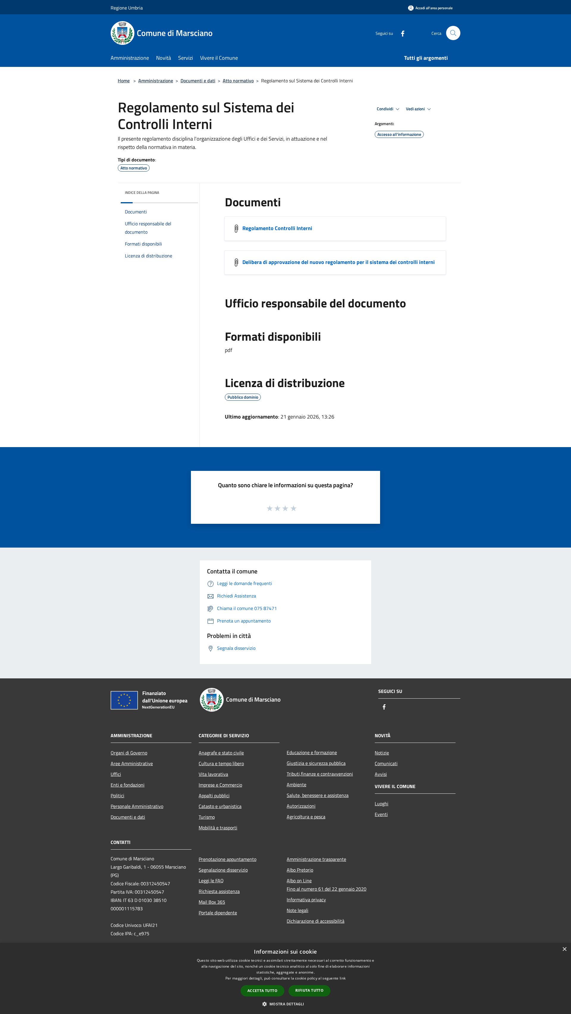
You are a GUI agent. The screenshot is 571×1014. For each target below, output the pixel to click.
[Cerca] (453, 33)
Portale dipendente (218, 912)
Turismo (207, 816)
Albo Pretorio (300, 869)
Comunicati (386, 763)
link (343, 978)
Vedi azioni (416, 109)
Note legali (297, 910)
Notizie (382, 752)
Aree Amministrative (132, 763)
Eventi (381, 814)
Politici (117, 795)
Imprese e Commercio (220, 784)
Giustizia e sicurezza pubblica (316, 763)
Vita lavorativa (213, 774)
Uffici (116, 774)
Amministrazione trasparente (316, 859)
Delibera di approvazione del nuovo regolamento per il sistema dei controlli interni (338, 262)
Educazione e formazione (312, 752)
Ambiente (296, 784)
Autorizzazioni (301, 805)
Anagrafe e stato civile (221, 752)
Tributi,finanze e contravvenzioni (320, 773)
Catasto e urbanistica (220, 806)
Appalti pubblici (214, 795)
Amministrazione (155, 80)
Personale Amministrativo (137, 806)
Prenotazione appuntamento (227, 859)
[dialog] (285, 978)
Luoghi (381, 803)
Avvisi (381, 774)
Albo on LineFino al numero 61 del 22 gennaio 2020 (326, 884)
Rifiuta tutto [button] (309, 990)
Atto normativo (238, 80)
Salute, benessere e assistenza (318, 795)
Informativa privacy (306, 899)
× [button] (564, 949)
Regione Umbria (127, 7)
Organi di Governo (129, 752)
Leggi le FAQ (211, 880)
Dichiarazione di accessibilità (315, 921)
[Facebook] (400, 33)
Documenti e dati (198, 80)
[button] (285, 1004)
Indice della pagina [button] (142, 192)
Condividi (385, 109)
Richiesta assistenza (219, 891)
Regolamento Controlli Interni (277, 228)
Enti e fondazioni (128, 784)
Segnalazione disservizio (223, 869)
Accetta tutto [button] (262, 990)
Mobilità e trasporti (218, 827)
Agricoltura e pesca (306, 816)
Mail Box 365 (212, 901)
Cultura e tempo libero (221, 763)
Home (124, 80)
